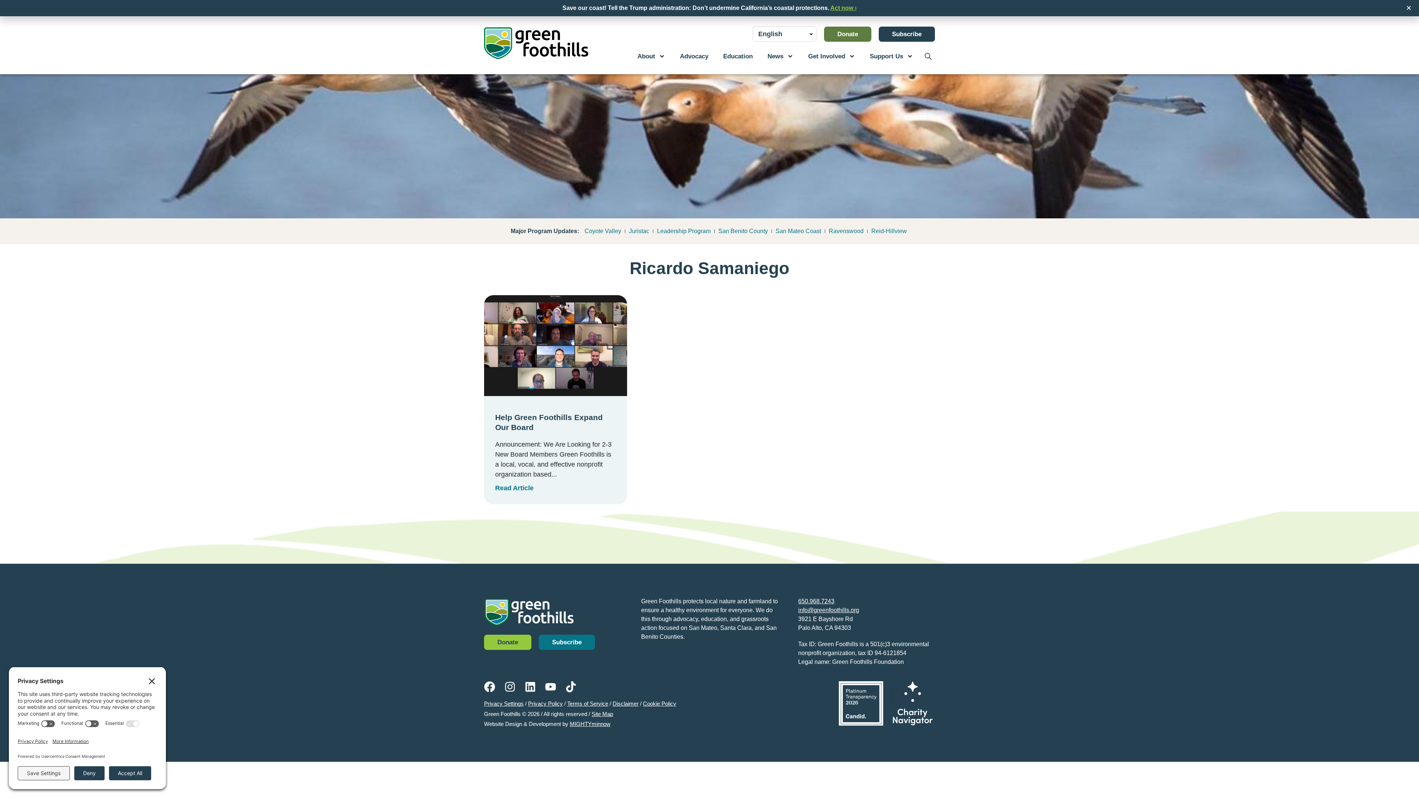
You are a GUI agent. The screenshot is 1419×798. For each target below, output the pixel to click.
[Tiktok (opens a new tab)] (570, 686)
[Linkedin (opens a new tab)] (530, 686)
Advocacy (694, 56)
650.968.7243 (816, 601)
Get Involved (826, 56)
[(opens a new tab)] (861, 703)
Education (738, 56)
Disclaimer (626, 703)
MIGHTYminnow (590, 724)
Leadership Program (684, 231)
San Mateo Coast (798, 231)
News (775, 56)
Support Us (886, 56)
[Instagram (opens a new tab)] (509, 686)
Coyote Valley (603, 231)
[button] (1409, 8)
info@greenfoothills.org (828, 610)
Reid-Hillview (889, 231)
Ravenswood (846, 231)
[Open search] (928, 56)
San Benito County (743, 231)
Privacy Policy (545, 703)
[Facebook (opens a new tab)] (489, 686)
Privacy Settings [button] (504, 703)
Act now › (843, 8)
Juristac (639, 231)
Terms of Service (587, 703)
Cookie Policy (659, 703)
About (646, 56)
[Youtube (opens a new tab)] (550, 686)
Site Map (602, 714)
